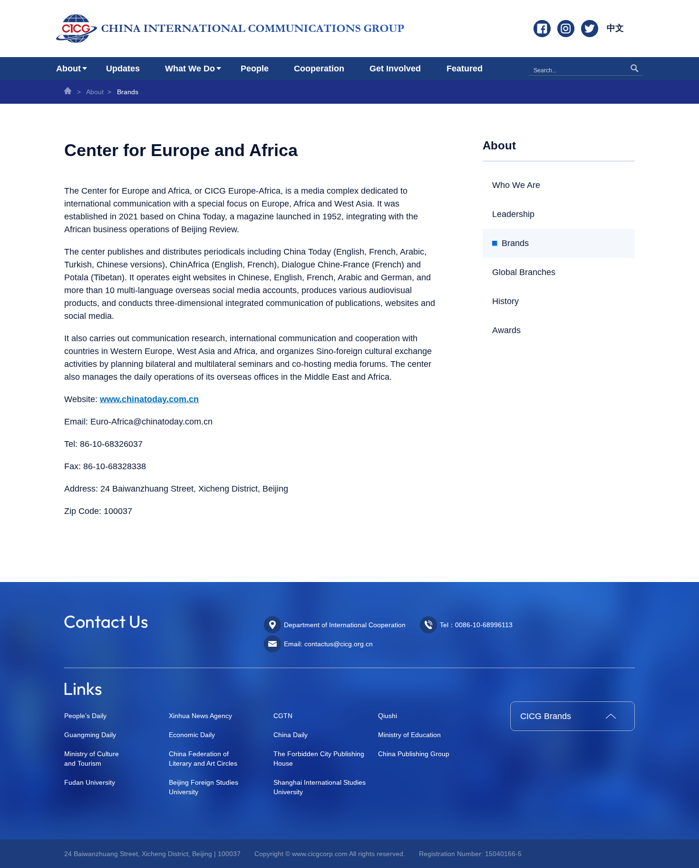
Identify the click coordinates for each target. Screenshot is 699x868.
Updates (123, 68)
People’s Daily (85, 716)
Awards (506, 330)
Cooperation (319, 68)
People (255, 68)
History (505, 301)
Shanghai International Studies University (319, 787)
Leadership (513, 214)
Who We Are (516, 185)
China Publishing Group (413, 754)
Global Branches (523, 272)
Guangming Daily (90, 735)
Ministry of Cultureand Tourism (91, 758)
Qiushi (387, 716)
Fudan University (89, 782)
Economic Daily (192, 735)
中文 (615, 28)
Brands (127, 92)
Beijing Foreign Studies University (203, 787)
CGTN (282, 716)
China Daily (290, 735)
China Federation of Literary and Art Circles (203, 758)
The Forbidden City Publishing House (318, 758)
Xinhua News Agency (200, 716)
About (68, 68)
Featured (465, 68)
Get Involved (395, 68)
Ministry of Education (409, 735)
